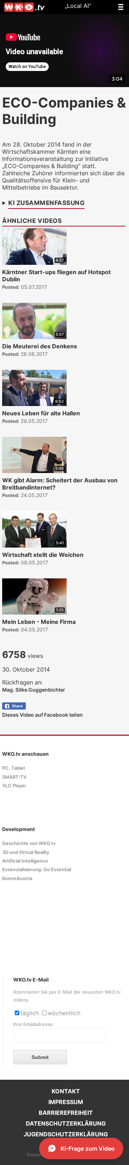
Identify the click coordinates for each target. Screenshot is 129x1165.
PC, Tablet (13, 768)
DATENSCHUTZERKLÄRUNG (66, 1123)
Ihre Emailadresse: (33, 1024)
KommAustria (17, 878)
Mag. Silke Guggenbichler (33, 690)
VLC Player (14, 785)
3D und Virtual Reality (25, 852)
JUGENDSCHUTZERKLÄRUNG (66, 1134)
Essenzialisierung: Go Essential (36, 869)
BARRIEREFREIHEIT (66, 1112)
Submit (40, 1057)
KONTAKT (66, 1091)
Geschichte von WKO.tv (29, 843)
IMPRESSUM (65, 1102)
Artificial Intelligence (25, 861)
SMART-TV (14, 777)
